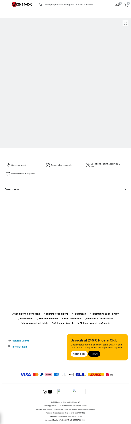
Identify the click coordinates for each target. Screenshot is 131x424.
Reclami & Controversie (100, 318)
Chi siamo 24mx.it (64, 323)
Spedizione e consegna (27, 313)
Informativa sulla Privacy (105, 313)
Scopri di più (79, 353)
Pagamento (79, 313)
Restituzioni (26, 318)
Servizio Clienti (20, 340)
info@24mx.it (19, 346)
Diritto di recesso (48, 318)
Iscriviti (94, 353)
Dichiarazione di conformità (94, 323)
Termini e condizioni (56, 313)
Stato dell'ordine (72, 318)
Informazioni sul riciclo (35, 323)
